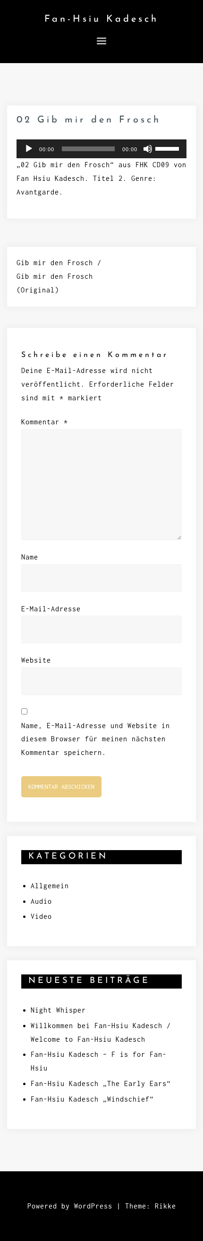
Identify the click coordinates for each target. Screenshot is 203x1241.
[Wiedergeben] (29, 149)
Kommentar (44, 422)
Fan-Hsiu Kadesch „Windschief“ (92, 1099)
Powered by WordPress (69, 1206)
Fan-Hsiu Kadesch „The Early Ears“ (101, 1083)
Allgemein (50, 886)
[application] (101, 148)
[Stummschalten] (147, 149)
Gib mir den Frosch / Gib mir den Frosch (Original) (59, 276)
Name (29, 557)
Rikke (165, 1206)
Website (36, 660)
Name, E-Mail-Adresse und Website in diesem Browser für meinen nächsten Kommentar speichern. (95, 739)
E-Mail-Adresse (51, 609)
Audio (41, 901)
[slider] (168, 147)
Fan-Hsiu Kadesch (101, 19)
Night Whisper (58, 1010)
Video (41, 916)
